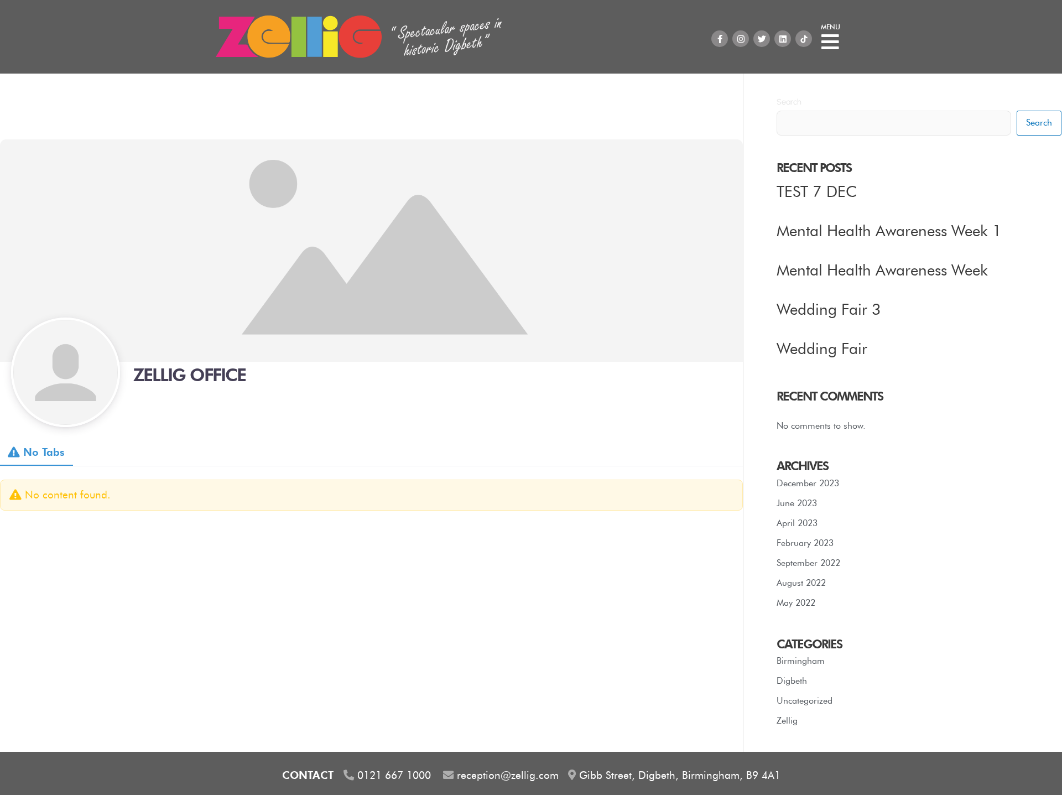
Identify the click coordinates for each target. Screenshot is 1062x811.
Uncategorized (804, 700)
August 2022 (801, 583)
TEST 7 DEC (817, 191)
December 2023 (808, 483)
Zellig (787, 720)
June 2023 (797, 503)
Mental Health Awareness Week (882, 270)
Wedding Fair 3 (829, 309)
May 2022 (796, 602)
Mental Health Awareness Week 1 (889, 230)
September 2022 (808, 563)
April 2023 (797, 523)
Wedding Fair (822, 348)
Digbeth (792, 680)
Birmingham (801, 661)
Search (789, 102)
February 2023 (805, 543)
